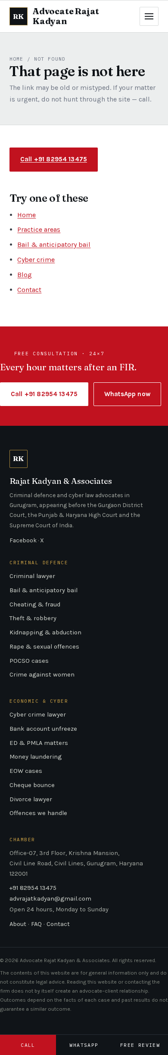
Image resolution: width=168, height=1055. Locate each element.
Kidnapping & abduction (45, 632)
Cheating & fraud (34, 604)
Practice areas (38, 229)
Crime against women (42, 674)
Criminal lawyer (32, 576)
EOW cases (25, 771)
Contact (29, 290)
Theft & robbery (32, 618)
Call (28, 1045)
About (17, 924)
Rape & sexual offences (44, 646)
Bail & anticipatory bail (53, 244)
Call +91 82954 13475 (53, 159)
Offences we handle (38, 813)
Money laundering (35, 756)
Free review (140, 1045)
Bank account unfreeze (43, 728)
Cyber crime (36, 259)
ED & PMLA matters (38, 743)
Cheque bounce (32, 785)
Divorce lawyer (30, 799)
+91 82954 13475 (32, 888)
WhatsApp (83, 1045)
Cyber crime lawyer (37, 714)
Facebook (23, 540)
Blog (24, 275)
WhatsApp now (127, 394)
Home (16, 59)
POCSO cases (29, 660)
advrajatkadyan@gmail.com (50, 898)
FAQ (36, 924)
